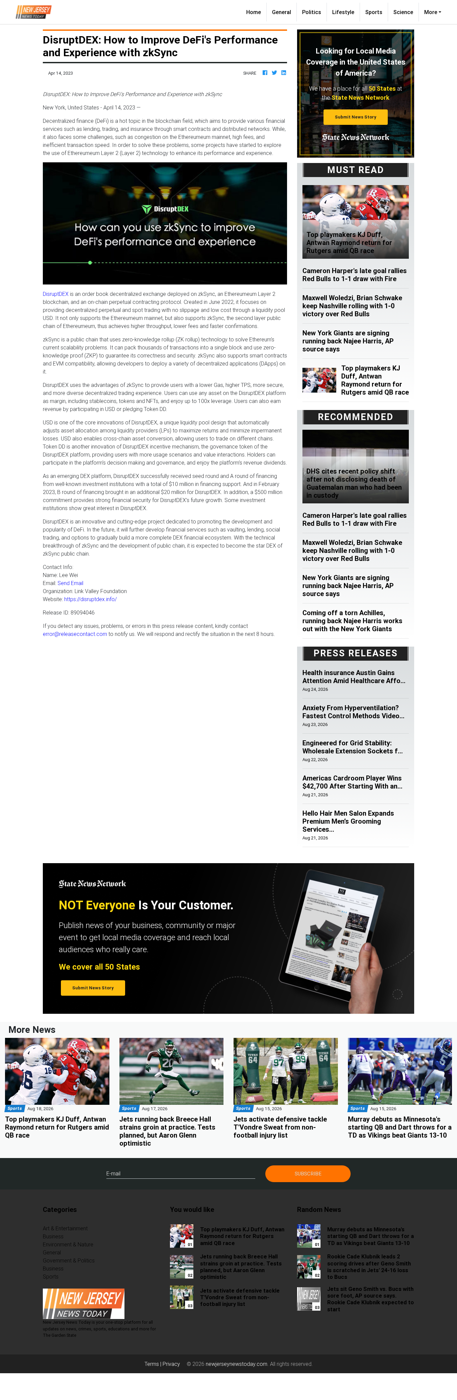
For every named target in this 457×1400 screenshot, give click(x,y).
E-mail (113, 1173)
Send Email (70, 583)
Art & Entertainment (65, 1228)
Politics (311, 12)
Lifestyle (343, 12)
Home (256, 11)
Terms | (154, 1364)
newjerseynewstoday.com (236, 1364)
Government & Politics (69, 1260)
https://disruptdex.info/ (90, 599)
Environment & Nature (68, 1244)
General (281, 12)
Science (403, 12)
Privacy (171, 1364)
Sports (373, 12)
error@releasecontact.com (75, 634)
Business (53, 1236)
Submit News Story (355, 117)
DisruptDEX (56, 294)
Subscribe (308, 1173)
